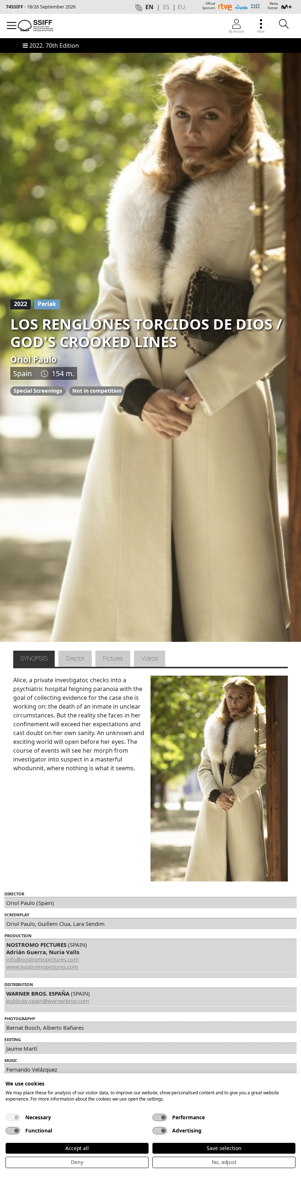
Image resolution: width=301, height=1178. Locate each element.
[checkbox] (13, 1117)
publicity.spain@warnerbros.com (47, 1000)
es (166, 7)
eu (181, 7)
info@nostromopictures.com (42, 959)
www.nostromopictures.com (42, 966)
